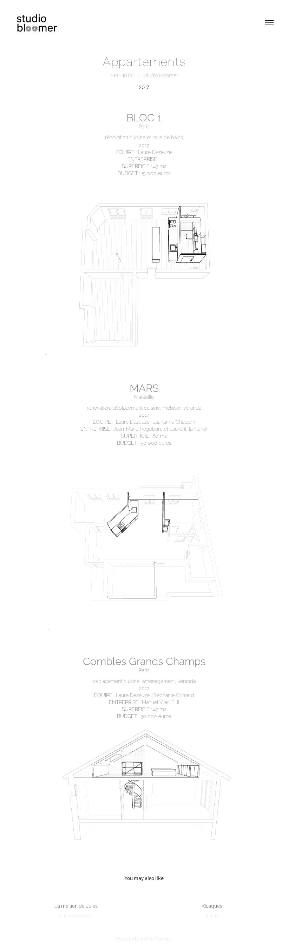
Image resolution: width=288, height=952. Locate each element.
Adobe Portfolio (156, 939)
